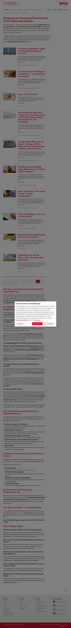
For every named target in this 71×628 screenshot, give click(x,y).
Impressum (37, 320)
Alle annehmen (48, 324)
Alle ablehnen (37, 324)
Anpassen (20, 324)
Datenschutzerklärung (22, 320)
